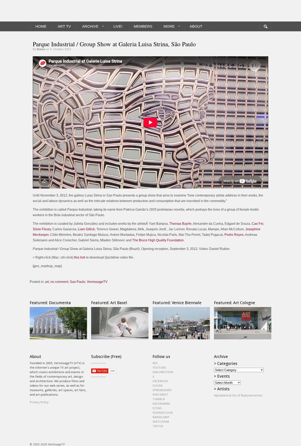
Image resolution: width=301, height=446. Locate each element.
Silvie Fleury (42, 229)
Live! (117, 26)
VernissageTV (97, 281)
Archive (90, 26)
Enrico (41, 49)
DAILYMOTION (163, 372)
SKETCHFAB (161, 421)
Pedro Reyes (233, 234)
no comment (59, 281)
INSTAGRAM (161, 403)
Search (265, 26)
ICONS (157, 408)
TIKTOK (158, 426)
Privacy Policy (39, 402)
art (47, 281)
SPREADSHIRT (162, 390)
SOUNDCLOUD (163, 412)
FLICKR (157, 385)
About (196, 26)
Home (40, 26)
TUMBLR (159, 399)
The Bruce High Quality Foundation (158, 240)
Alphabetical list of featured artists (238, 395)
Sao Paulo (77, 281)
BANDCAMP (161, 417)
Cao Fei (257, 223)
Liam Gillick (86, 229)
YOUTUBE (159, 367)
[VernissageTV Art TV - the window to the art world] (50, 10)
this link (79, 257)
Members (143, 26)
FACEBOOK (160, 381)
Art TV (64, 26)
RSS (155, 363)
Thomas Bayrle (180, 223)
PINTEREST (160, 394)
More (169, 26)
